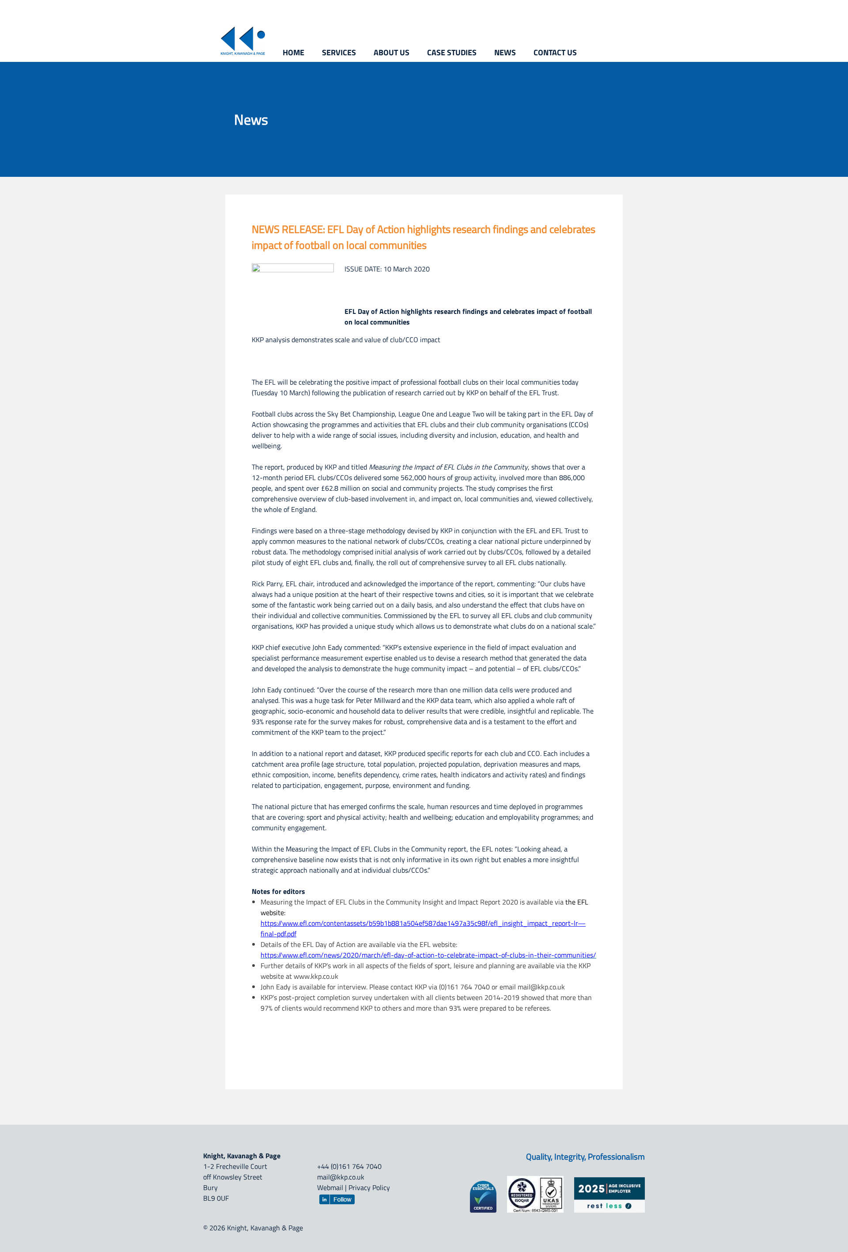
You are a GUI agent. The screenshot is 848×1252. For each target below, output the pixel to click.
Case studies (452, 52)
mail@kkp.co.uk (340, 1177)
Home (293, 52)
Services (339, 52)
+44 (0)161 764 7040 (349, 1166)
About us (391, 52)
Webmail (330, 1187)
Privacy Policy (369, 1187)
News (505, 52)
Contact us (555, 52)
